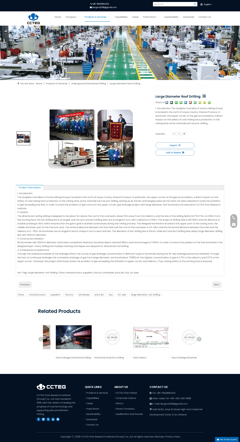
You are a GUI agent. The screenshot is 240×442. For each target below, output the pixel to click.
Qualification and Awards (129, 414)
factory (69, 294)
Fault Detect (128, 357)
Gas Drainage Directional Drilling (62, 357)
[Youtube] (53, 419)
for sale (122, 294)
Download (91, 419)
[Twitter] (48, 419)
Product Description (30, 187)
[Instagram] (58, 419)
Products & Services (97, 392)
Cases (89, 403)
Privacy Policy (172, 436)
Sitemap (159, 436)
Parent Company (125, 408)
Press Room (92, 408)
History (119, 403)
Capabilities (92, 398)
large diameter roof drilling (145, 294)
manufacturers (37, 294)
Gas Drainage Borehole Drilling (176, 357)
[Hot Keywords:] (195, 4)
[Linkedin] (43, 419)
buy (111, 294)
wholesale (83, 294)
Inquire (173, 145)
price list (99, 294)
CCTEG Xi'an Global (126, 392)
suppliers (55, 294)
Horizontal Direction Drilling (97, 357)
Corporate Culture (126, 398)
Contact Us (92, 424)
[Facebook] (38, 419)
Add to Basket (173, 152)
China (21, 294)
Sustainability (93, 414)
